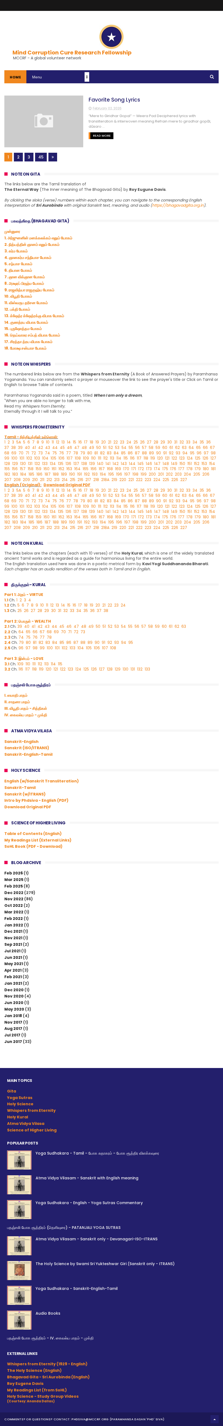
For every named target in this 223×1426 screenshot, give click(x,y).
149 (174, 463)
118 (146, 458)
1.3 (6, 610)
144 (132, 463)
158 (30, 469)
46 (69, 447)
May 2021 (13, 963)
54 (124, 447)
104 (45, 458)
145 (141, 463)
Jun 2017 (13, 1041)
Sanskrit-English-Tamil (28, 754)
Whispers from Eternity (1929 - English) (47, 1364)
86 (130, 453)
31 (175, 442)
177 (181, 469)
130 (23, 463)
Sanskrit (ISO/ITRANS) (26, 748)
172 (141, 469)
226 (174, 479)
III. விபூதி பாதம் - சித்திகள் (25, 708)
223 (148, 479)
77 (68, 453)
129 (15, 463)
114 (118, 458)
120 (160, 458)
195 (111, 474)
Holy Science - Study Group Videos (43, 1398)
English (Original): (22, 485)
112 (105, 458)
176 (173, 469)
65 (198, 447)
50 (98, 447)
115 (125, 458)
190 (72, 474)
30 (169, 442)
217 (88, 479)
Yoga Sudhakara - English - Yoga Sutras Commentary (89, 1202)
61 (171, 447)
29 (162, 442)
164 (77, 469)
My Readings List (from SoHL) (37, 1390)
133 (45, 463)
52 (111, 447)
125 (197, 458)
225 (166, 479)
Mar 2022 (13, 912)
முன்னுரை (12, 231)
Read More (102, 135)
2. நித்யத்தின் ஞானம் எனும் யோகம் (32, 244)
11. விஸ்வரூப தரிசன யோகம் (26, 302)
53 (117, 447)
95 (192, 453)
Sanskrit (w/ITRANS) (25, 794)
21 (109, 442)
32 (181, 442)
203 (178, 474)
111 (99, 458)
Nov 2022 (13, 899)
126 (205, 458)
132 (37, 463)
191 (79, 474)
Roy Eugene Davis (25, 1383)
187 (48, 474)
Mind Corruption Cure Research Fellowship (72, 52)
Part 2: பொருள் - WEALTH (27, 621)
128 (7, 463)
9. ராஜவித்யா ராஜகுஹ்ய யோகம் (29, 290)
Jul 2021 (12, 951)
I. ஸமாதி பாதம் (15, 695)
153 (204, 463)
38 (13, 447)
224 (156, 479)
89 (151, 453)
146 (149, 463)
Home (15, 77)
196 (119, 474)
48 (84, 447)
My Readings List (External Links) (38, 840)
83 (109, 453)
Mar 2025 (13, 879)
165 (85, 469)
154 (212, 463)
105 (53, 458)
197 (127, 474)
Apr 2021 (12, 970)
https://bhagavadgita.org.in (178, 205)
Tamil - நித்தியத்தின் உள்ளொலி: (31, 437)
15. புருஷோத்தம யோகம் (23, 328)
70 (20, 453)
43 (47, 447)
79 (82, 453)
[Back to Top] (214, 1419)
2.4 (7, 642)
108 (78, 458)
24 (128, 442)
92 (171, 453)
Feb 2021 (13, 977)
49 (91, 447)
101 (22, 458)
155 (7, 469)
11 (53, 442)
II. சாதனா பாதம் (17, 702)
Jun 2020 (13, 1002)
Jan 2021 (13, 983)
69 (13, 453)
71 (27, 453)
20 (103, 442)
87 (137, 453)
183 (15, 474)
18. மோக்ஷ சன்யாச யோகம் (25, 348)
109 (86, 458)
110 (93, 458)
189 (64, 474)
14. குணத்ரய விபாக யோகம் (26, 322)
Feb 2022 (13, 918)
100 (14, 458)
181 (213, 469)
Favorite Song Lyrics (114, 99)
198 (135, 474)
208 (17, 479)
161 (54, 469)
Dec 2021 (13, 931)
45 (41, 157)
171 (133, 469)
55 (131, 447)
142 (116, 463)
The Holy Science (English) (34, 1370)
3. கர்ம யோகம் (16, 251)
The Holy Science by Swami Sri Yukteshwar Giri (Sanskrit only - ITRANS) (105, 1263)
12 (57, 442)
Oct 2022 (13, 905)
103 (37, 458)
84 (116, 453)
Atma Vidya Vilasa (25, 1123)
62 (177, 447)
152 (196, 463)
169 (118, 469)
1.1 (6, 600)
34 (195, 442)
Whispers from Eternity (31, 1110)
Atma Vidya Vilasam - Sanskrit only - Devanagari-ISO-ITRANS (96, 1239)
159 (38, 469)
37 (6, 447)
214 (65, 479)
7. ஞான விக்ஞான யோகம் (24, 277)
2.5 (7, 648)
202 (169, 474)
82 (102, 453)
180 (206, 469)
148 (166, 463)
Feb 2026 (13, 873)
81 (96, 453)
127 (213, 458)
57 (144, 447)
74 (47, 453)
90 (158, 453)
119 (152, 458)
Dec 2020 (14, 990)
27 (149, 442)
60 (164, 447)
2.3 (7, 637)
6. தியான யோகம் (18, 270)
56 (137, 447)
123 (182, 458)
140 (100, 463)
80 (89, 453)
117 (139, 458)
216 (80, 479)
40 (27, 447)
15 (74, 442)
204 (187, 474)
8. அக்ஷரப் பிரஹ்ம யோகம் (24, 283)
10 (47, 442)
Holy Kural (17, 1117)
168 (110, 469)
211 (42, 479)
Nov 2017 (13, 1022)
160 (46, 469)
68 (6, 453)
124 (190, 458)
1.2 (6, 605)
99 (6, 458)
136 (68, 463)
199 (144, 474)
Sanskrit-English (21, 741)
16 (80, 442)
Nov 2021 (13, 938)
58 (151, 447)
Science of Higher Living (32, 1130)
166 (94, 469)
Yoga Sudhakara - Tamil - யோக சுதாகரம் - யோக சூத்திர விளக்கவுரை (97, 1153)
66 (205, 447)
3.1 (7, 664)
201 (161, 474)
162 (61, 469)
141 (108, 463)
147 (157, 463)
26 (142, 442)
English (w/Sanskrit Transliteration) (41, 781)
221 (131, 479)
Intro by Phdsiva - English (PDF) (36, 800)
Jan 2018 (13, 1015)
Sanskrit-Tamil (20, 787)
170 (126, 469)
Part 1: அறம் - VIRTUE (23, 594)
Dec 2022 (13, 892)
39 (20, 447)
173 (149, 469)
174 (157, 469)
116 (132, 458)
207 (7, 479)
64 (191, 447)
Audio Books (48, 1313)
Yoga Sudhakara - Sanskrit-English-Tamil (77, 1288)
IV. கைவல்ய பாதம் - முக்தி (25, 715)
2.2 (7, 632)
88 (144, 453)
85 (123, 453)
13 (63, 442)
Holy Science (20, 1104)
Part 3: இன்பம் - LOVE (24, 658)
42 (40, 447)
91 (165, 453)
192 (87, 474)
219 (114, 479)
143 (124, 463)
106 (61, 458)
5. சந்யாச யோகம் (18, 264)
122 (174, 458)
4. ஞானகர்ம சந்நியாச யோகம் (27, 257)
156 (15, 469)
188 (56, 474)
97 (206, 453)
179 (198, 469)
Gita (11, 1091)
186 (39, 474)
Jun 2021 (13, 957)
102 (29, 458)
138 (84, 463)
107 (70, 458)
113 (112, 458)
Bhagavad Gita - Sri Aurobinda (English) (48, 1377)
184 (23, 474)
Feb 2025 (13, 886)
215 (72, 479)
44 (55, 447)
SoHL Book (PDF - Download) (33, 846)
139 (92, 463)
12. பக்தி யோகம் (17, 309)
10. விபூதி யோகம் (18, 296)
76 (61, 453)
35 (202, 442)
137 (76, 463)
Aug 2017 (13, 1028)
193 (95, 474)
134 (53, 463)
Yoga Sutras (19, 1097)
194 (103, 474)
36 (208, 442)
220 (122, 479)
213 (57, 479)
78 (75, 453)
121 (167, 458)
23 (122, 442)
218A (105, 479)
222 (139, 479)
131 (30, 463)
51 (104, 447)
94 (185, 453)
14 (69, 442)
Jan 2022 (13, 925)
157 (23, 469)
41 (34, 447)
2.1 (7, 626)
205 (196, 474)
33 (188, 442)
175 (165, 469)
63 (184, 447)
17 (86, 442)
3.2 (7, 669)
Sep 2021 (13, 944)
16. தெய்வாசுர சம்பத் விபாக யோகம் (32, 335)
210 (35, 479)
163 (69, 469)
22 (115, 442)
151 (189, 463)
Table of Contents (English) (33, 833)
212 (49, 479)
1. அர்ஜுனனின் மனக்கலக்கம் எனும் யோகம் (38, 238)
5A (18, 442)
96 (199, 453)
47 (76, 447)
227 (183, 479)
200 (152, 474)
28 (156, 442)
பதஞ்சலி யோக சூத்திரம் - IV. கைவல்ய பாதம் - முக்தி (50, 1338)
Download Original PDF (27, 807)
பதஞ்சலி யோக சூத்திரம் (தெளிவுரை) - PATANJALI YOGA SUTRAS (63, 1227)
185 (31, 474)
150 (182, 463)
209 (26, 479)
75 (54, 453)
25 (136, 442)
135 (60, 463)
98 (213, 453)
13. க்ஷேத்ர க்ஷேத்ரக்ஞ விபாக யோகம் (34, 316)
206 (205, 474)
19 (97, 442)
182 (7, 474)
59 (158, 447)
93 (178, 453)
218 (96, 479)
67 (212, 447)
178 (190, 469)
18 (91, 442)
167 (102, 469)
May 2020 (14, 1009)
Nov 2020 (14, 996)
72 (33, 453)
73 (40, 453)
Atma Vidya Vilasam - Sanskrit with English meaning (87, 1178)
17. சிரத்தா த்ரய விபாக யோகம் (28, 341)
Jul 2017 (12, 1035)
